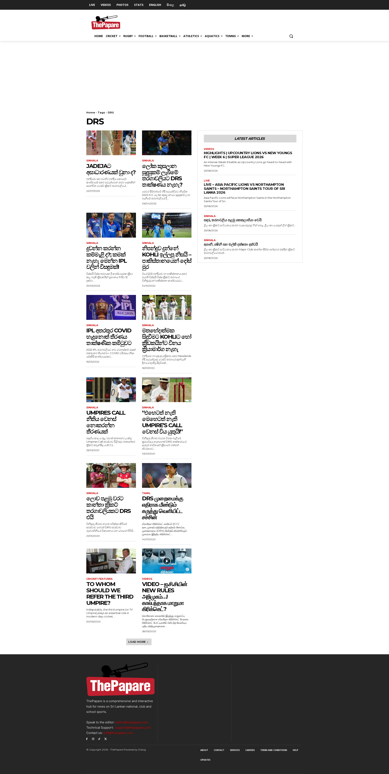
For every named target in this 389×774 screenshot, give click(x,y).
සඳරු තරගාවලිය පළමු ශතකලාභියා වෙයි (232, 220)
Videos (147, 579)
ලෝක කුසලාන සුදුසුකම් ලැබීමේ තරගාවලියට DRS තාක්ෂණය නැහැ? (162, 175)
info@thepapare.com (118, 733)
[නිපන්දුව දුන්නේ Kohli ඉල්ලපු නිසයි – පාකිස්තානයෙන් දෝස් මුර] (167, 225)
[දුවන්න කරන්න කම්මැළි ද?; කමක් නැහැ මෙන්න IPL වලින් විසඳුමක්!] (111, 225)
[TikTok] (99, 739)
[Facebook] (87, 739)
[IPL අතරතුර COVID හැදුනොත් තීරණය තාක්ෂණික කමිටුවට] (111, 307)
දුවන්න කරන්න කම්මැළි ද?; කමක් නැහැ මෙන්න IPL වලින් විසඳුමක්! (106, 257)
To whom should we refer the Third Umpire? (109, 593)
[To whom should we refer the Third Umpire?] (111, 561)
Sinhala (92, 160)
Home (90, 112)
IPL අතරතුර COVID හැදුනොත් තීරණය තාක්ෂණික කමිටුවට (108, 336)
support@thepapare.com (133, 727)
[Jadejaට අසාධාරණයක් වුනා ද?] (111, 142)
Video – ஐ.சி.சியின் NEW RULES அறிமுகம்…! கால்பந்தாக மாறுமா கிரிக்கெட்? (164, 596)
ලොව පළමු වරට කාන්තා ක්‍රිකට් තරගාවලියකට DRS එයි (108, 507)
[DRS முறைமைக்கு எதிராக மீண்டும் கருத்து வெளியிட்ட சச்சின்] (167, 475)
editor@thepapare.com (131, 722)
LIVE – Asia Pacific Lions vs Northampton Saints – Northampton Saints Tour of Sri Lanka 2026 (244, 188)
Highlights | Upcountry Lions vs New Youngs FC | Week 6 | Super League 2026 (248, 155)
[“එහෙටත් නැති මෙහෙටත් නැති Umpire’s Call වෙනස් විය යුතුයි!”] (167, 389)
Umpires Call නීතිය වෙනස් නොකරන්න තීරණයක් (105, 422)
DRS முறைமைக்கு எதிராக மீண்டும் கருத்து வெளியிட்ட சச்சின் (162, 507)
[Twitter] (105, 739)
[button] (291, 36)
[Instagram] (93, 739)
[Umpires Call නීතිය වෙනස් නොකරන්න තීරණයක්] (111, 389)
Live (207, 180)
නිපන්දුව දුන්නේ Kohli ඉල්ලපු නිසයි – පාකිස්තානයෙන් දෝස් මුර (166, 257)
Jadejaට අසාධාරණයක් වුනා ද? (111, 169)
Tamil (146, 493)
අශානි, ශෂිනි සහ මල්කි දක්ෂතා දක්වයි (231, 244)
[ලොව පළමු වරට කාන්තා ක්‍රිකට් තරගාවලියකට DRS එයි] (111, 475)
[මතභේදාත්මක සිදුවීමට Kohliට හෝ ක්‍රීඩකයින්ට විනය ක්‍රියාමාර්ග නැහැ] (167, 307)
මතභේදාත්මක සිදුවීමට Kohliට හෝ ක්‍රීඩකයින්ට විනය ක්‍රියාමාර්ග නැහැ (166, 339)
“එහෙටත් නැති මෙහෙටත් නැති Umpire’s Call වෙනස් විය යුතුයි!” (162, 422)
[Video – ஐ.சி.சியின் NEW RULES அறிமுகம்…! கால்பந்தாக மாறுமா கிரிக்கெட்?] (167, 561)
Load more (137, 641)
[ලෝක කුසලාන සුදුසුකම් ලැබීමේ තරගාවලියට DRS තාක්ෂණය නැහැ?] (167, 142)
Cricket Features (99, 579)
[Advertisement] (194, 71)
